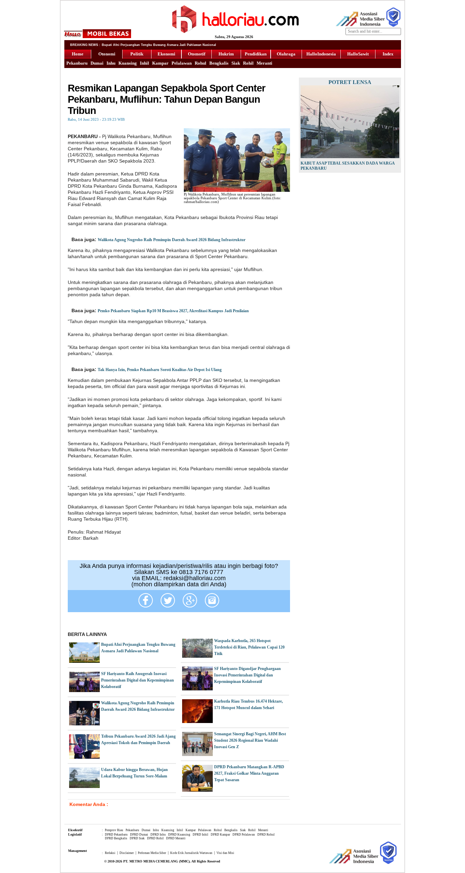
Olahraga (286, 53)
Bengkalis (218, 63)
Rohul (200, 63)
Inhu (111, 63)
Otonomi (106, 53)
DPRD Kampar (220, 834)
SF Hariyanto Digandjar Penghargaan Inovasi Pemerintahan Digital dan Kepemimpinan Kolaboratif (247, 675)
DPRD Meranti (176, 838)
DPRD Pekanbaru (116, 834)
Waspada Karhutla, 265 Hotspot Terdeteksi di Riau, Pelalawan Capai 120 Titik (249, 647)
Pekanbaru (76, 63)
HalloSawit (358, 53)
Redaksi (110, 853)
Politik (136, 53)
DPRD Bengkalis (116, 838)
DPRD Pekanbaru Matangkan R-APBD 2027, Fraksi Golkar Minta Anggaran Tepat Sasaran (249, 773)
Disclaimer (126, 853)
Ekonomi (166, 53)
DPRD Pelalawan (244, 834)
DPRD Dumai (139, 834)
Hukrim (226, 53)
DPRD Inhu (158, 834)
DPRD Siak (137, 838)
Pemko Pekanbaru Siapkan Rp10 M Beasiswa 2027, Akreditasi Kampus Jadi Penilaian (173, 310)
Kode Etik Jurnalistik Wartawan (191, 853)
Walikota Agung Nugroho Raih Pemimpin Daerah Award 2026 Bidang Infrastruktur (171, 239)
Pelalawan (182, 63)
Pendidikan (256, 53)
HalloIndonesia (321, 53)
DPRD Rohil (155, 838)
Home (77, 53)
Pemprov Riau (114, 830)
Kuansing (127, 63)
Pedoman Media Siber (152, 853)
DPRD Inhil (200, 834)
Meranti (264, 63)
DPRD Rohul (266, 834)
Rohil (248, 63)
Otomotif (196, 53)
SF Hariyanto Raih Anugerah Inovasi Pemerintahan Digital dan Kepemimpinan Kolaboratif (137, 680)
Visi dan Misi (225, 853)
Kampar (160, 63)
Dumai (97, 63)
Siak (235, 63)
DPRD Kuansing (179, 834)
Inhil (144, 63)
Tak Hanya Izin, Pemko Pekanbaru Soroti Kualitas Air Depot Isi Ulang (160, 369)
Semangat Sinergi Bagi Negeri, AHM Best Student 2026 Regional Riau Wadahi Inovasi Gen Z (250, 740)
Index (388, 53)
